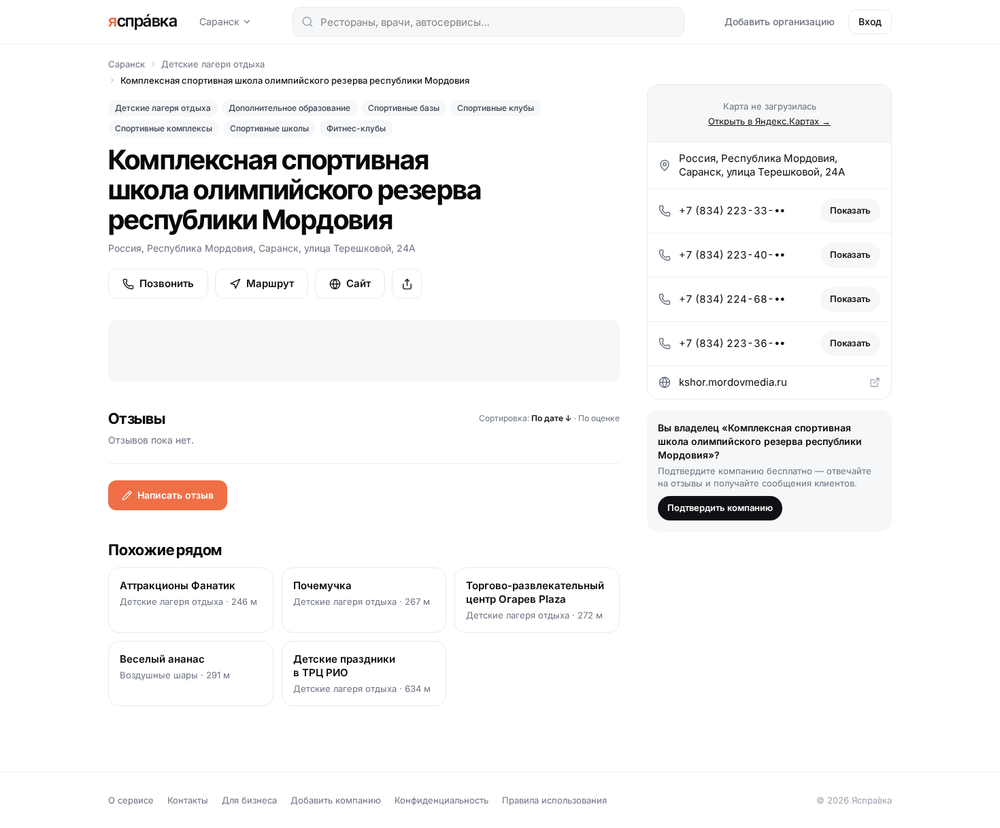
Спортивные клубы (495, 108)
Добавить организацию (779, 21)
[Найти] (307, 22)
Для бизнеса (249, 800)
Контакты (187, 800)
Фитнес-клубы (356, 128)
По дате (551, 418)
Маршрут (270, 283)
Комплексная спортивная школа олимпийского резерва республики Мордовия (294, 80)
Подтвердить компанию (720, 507)
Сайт (358, 283)
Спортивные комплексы (163, 128)
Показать (850, 210)
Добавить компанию (335, 800)
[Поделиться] (407, 284)
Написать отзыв (175, 495)
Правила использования (554, 800)
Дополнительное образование (289, 108)
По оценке (599, 418)
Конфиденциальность (441, 800)
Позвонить (166, 283)
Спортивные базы (403, 108)
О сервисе (131, 800)
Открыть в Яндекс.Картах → (769, 120)
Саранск (219, 21)
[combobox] (488, 22)
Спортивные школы (269, 128)
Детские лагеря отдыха (213, 64)
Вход (870, 21)
